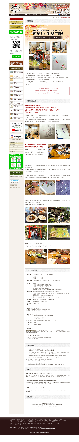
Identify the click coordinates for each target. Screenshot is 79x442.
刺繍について (42, 15)
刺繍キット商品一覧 (16, 68)
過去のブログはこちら (15, 187)
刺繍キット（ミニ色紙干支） (16, 95)
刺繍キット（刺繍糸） (16, 114)
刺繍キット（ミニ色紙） (16, 87)
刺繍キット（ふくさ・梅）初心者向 (16, 72)
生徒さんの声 (26, 15)
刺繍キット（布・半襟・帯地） (16, 103)
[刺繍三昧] (32, 138)
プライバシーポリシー (16, 147)
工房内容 (34, 15)
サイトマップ (16, 151)
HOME (52, 17)
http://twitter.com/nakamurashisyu (13, 184)
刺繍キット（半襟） (16, 79)
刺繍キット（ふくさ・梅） (28, 419)
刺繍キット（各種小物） (16, 106)
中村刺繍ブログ (16, 173)
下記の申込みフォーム (31, 330)
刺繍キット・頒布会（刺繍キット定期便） (16, 99)
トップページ (16, 19)
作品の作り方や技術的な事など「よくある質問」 (16, 63)
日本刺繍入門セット (16, 22)
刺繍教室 (12, 15)
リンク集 (16, 145)
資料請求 (16, 27)
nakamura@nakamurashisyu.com (48, 428)
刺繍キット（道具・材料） (16, 110)
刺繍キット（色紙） (16, 83)
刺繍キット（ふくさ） (16, 76)
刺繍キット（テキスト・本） (16, 118)
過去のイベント (16, 143)
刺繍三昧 (57, 17)
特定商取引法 (16, 149)
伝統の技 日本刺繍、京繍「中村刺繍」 (39, 8)
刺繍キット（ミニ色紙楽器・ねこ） (16, 91)
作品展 (18, 15)
